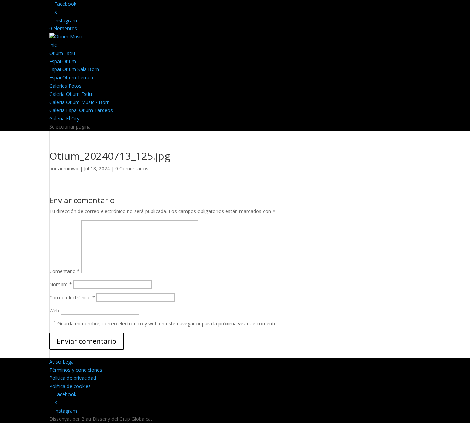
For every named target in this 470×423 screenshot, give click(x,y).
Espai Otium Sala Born (74, 69)
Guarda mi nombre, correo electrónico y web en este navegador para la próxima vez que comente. (167, 323)
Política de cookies (70, 386)
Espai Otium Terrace (72, 77)
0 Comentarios (131, 168)
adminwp (68, 168)
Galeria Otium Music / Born (79, 102)
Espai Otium (62, 61)
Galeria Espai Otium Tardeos (81, 110)
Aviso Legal (62, 361)
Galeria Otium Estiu (70, 94)
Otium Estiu (62, 53)
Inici (53, 45)
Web (54, 310)
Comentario (64, 271)
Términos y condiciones (75, 370)
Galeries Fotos (65, 85)
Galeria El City (64, 118)
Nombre (60, 284)
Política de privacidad (72, 378)
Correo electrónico (72, 297)
